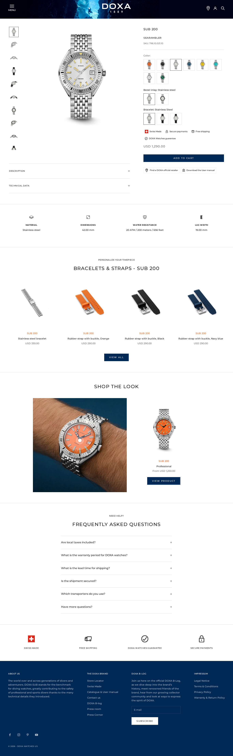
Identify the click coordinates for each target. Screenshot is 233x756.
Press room (94, 709)
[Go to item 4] (14, 71)
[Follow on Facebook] (10, 735)
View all (116, 357)
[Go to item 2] (14, 45)
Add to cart (183, 158)
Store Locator (95, 680)
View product (163, 480)
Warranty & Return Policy (209, 697)
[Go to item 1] (14, 32)
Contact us (93, 697)
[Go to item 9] (14, 137)
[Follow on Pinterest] (27, 735)
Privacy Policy (202, 692)
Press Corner (95, 714)
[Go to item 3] (14, 58)
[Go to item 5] (14, 84)
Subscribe (144, 721)
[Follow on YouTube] (36, 735)
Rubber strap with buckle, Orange (88, 338)
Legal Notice (201, 680)
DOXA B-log (94, 703)
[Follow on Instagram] (18, 735)
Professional (163, 466)
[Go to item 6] (14, 97)
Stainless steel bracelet (32, 338)
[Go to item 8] (14, 124)
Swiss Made (94, 686)
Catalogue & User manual (102, 692)
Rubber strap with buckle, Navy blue (200, 338)
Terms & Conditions (206, 686)
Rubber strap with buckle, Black (144, 338)
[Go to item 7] (14, 111)
